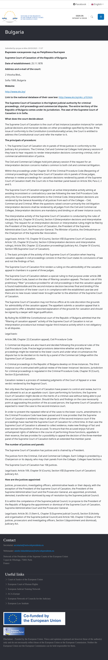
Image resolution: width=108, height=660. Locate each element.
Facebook (80, 4)
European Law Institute (18, 603)
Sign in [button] (79, 16)
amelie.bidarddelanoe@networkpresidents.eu (34, 551)
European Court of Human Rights (23, 584)
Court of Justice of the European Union (25, 579)
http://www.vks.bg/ (15, 91)
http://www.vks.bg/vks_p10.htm (76, 97)
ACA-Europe (14, 594)
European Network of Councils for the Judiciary (29, 598)
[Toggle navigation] (101, 17)
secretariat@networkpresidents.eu (29, 545)
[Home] (36, 16)
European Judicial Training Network (24, 589)
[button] (97, 4)
